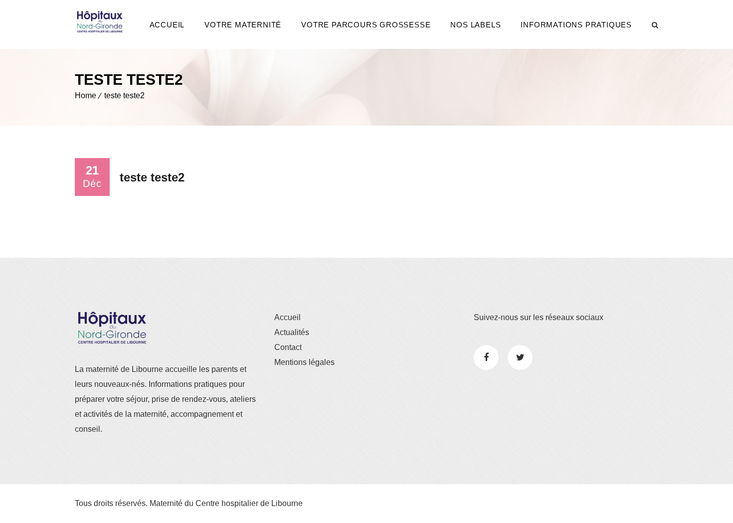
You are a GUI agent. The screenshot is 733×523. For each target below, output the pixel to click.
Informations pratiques (576, 24)
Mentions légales (304, 362)
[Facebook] (486, 357)
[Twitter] (520, 357)
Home (85, 95)
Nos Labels (475, 24)
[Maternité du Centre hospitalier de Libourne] (100, 21)
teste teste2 (124, 95)
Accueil (167, 24)
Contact (288, 347)
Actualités (291, 332)
